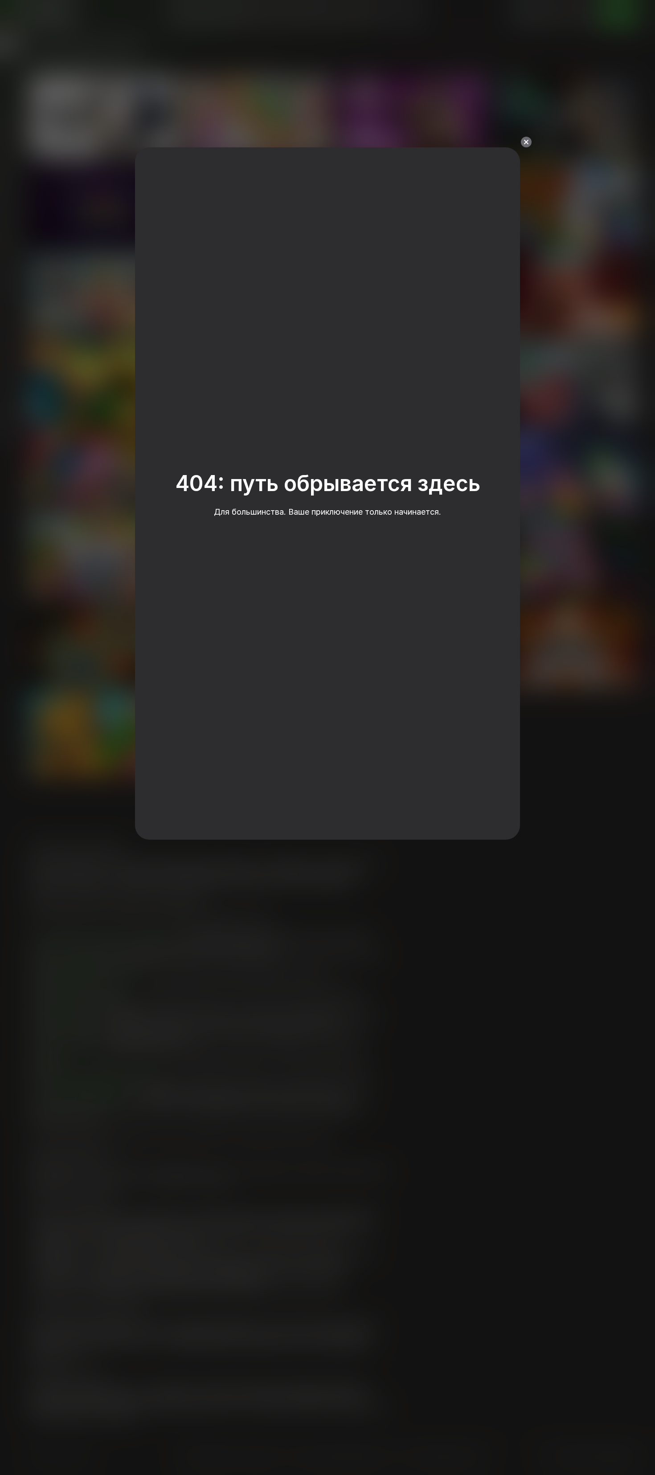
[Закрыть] (526, 142)
